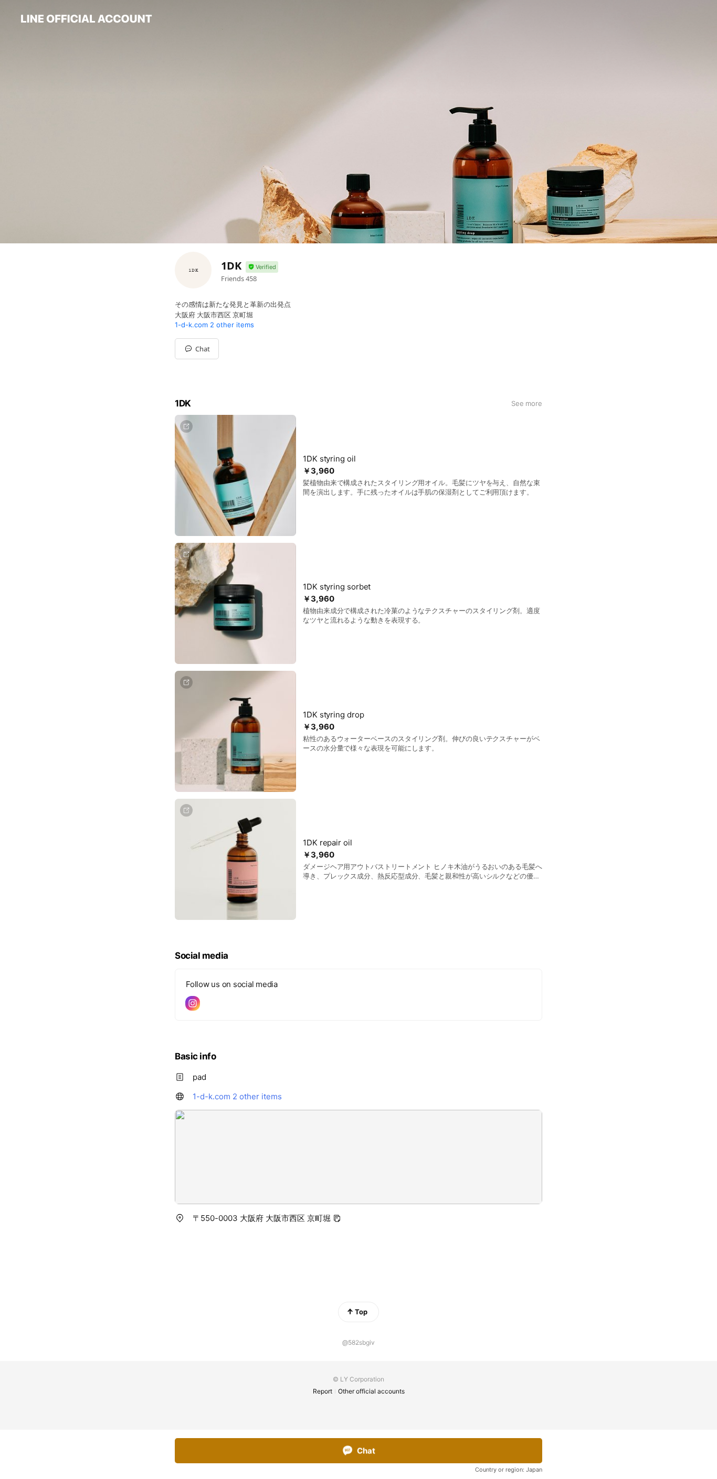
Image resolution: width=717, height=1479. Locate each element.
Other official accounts (371, 1391)
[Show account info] (262, 267)
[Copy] (337, 1218)
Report (322, 1391)
